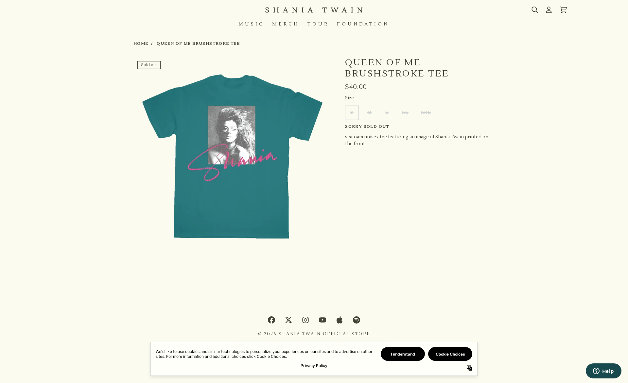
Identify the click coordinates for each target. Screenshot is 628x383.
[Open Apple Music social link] (339, 320)
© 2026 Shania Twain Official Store (314, 334)
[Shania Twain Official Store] (314, 10)
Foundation (363, 24)
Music (251, 24)
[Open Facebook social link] (271, 320)
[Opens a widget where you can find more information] (603, 371)
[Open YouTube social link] (322, 320)
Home (140, 43)
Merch (286, 24)
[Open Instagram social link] (305, 320)
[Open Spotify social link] (356, 320)
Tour (318, 24)
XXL (426, 112)
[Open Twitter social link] (288, 320)
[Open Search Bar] (534, 9)
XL (405, 112)
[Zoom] (232, 156)
